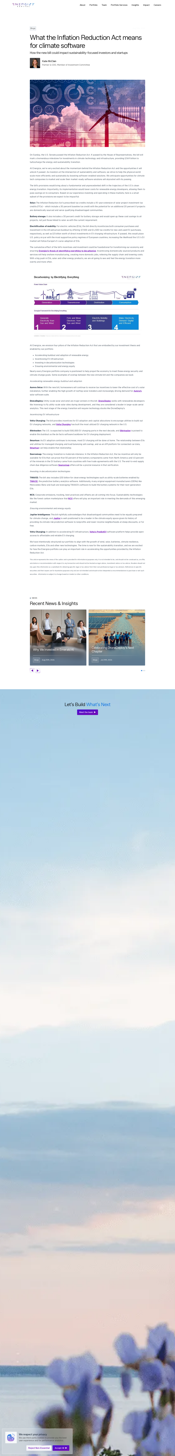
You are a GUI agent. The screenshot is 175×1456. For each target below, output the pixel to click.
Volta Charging (63, 424)
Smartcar (34, 448)
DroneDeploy (104, 401)
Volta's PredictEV (98, 532)
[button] (32, 670)
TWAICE (34, 481)
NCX (70, 498)
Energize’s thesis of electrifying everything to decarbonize (67, 251)
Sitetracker (125, 431)
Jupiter (56, 518)
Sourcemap (63, 465)
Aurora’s (138, 391)
